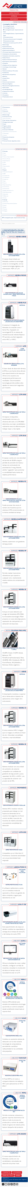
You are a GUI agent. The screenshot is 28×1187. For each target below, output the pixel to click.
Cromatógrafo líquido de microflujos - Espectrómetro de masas (14, 294)
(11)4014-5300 (6, 1181)
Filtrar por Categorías (20, 22)
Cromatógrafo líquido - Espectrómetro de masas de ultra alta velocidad (14, 500)
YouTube (6, 1184)
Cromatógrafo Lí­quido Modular (14, 805)
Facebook (9, 1184)
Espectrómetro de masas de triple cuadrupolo (14, 413)
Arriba (18, 1175)
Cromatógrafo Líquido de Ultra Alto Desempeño (14, 255)
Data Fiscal (17, 1184)
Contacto (6, 1172)
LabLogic (19, 941)
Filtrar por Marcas (21, 149)
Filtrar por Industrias (20, 105)
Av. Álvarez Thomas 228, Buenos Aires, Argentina (15, 1179)
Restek (16, 630)
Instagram (11, 1184)
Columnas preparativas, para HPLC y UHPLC (14, 649)
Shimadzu (17, 237)
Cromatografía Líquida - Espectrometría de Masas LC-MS (13, 232)
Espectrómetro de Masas (14, 850)
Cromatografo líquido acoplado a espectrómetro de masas (14, 923)
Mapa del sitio (8, 1175)
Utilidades (17, 1172)
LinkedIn (14, 1184)
